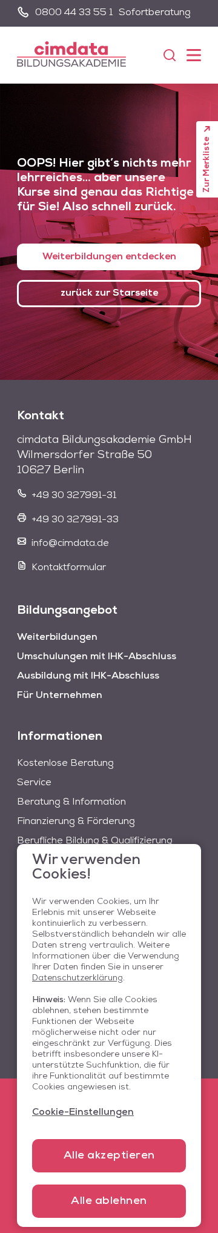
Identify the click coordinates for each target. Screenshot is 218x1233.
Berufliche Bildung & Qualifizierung (95, 841)
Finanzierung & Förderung (76, 821)
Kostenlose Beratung (65, 763)
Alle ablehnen (109, 1201)
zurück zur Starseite (109, 293)
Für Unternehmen (59, 695)
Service (34, 783)
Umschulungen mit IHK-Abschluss (96, 657)
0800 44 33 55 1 (74, 13)
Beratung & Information (71, 802)
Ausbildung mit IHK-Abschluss (88, 676)
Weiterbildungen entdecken (109, 257)
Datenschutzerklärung (77, 978)
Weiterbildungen (57, 637)
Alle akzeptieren (109, 1156)
